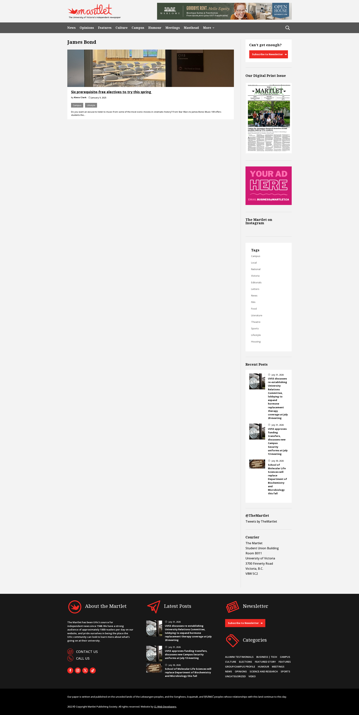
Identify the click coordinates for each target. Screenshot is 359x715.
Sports (255, 328)
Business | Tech (266, 657)
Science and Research (264, 671)
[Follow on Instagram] (78, 670)
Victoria (255, 275)
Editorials (256, 282)
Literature (256, 315)
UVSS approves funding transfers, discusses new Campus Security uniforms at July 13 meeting (186, 654)
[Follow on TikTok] (93, 670)
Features (104, 28)
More (207, 28)
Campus (138, 28)
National (255, 269)
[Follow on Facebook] (70, 670)
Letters (255, 289)
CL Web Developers (165, 706)
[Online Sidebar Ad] (269, 204)
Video (252, 676)
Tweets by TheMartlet (261, 521)
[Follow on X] (85, 670)
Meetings (172, 28)
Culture (122, 28)
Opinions (87, 28)
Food (254, 308)
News (71, 28)
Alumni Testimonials (239, 657)
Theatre (255, 322)
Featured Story (265, 661)
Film (253, 302)
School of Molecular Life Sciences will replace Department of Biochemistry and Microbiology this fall (277, 479)
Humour (154, 28)
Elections (245, 661)
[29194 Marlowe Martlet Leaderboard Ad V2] (224, 18)
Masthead (191, 28)
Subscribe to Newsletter (267, 54)
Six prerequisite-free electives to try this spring (111, 92)
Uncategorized (235, 676)
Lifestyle (91, 105)
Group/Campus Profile (240, 666)
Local (254, 262)
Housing (256, 341)
